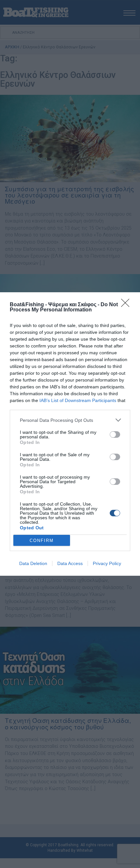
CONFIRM (42, 540)
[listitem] (70, 420)
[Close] (127, 305)
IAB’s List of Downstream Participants (77, 400)
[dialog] (70, 434)
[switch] (115, 434)
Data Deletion (33, 563)
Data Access (70, 563)
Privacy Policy (107, 563)
